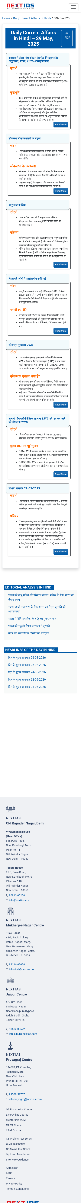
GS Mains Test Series (18, 1149)
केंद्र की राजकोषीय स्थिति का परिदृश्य (29, 633)
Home (6, 18)
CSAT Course (13, 1130)
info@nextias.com (19, 900)
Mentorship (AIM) (16, 1119)
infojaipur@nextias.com (23, 1033)
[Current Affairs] (20, 6)
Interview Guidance (17, 1159)
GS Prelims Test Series (19, 1138)
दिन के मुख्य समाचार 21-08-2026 (27, 687)
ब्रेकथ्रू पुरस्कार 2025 (21, 345)
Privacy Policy (14, 1183)
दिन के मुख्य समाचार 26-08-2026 (27, 657)
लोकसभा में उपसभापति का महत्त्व (24, 138)
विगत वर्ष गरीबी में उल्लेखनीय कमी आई (27, 278)
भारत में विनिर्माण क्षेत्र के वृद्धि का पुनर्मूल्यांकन (32, 618)
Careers (10, 1178)
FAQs (9, 1173)
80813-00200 (17, 895)
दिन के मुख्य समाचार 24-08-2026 (27, 672)
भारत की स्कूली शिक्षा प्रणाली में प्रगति (29, 626)
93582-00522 (17, 1028)
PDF (67, 37)
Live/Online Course (17, 1114)
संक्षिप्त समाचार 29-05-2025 (24, 488)
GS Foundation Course (19, 1109)
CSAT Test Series (15, 1143)
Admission (12, 1167)
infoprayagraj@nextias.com (25, 1099)
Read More (60, 124)
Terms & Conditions (17, 1188)
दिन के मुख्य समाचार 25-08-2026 (27, 665)
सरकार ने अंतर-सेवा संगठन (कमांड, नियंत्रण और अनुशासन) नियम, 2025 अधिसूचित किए (33, 59)
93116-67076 (17, 964)
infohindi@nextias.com (22, 969)
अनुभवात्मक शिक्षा (17, 205)
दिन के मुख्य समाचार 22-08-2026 (27, 679)
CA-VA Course (14, 1125)
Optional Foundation (18, 1154)
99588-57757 (17, 1094)
